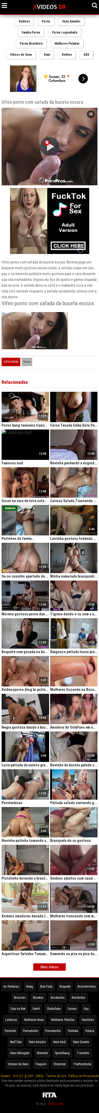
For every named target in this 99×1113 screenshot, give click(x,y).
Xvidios (67, 54)
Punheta (73, 1031)
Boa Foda (46, 986)
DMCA (40, 1076)
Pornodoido (30, 1031)
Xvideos (24, 21)
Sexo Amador (71, 21)
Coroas (72, 1009)
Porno (46, 21)
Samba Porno (31, 32)
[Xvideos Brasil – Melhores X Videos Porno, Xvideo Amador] (49, 7)
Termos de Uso (56, 1076)
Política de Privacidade (83, 1076)
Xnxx (47, 54)
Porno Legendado (64, 32)
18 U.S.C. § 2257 (23, 1076)
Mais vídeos (49, 967)
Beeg (29, 986)
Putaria (89, 1031)
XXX (86, 54)
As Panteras (11, 986)
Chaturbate (53, 1009)
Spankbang (62, 1053)
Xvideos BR (55, 1104)
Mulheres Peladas (67, 43)
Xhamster (60, 1064)
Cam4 (36, 1009)
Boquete (65, 986)
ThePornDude (82, 1064)
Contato (5, 1076)
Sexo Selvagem (20, 1053)
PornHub (10, 1031)
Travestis (83, 1053)
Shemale (42, 1053)
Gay (86, 1009)
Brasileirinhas (87, 986)
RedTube (16, 1042)
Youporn (40, 1064)
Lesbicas (11, 1020)
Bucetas (38, 997)
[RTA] (50, 1098)
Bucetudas (58, 997)
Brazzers (20, 997)
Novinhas (88, 1020)
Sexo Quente (81, 1042)
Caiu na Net (18, 1009)
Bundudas (78, 997)
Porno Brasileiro (31, 43)
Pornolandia (53, 1031)
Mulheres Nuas (34, 1020)
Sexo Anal (59, 1042)
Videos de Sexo (21, 54)
